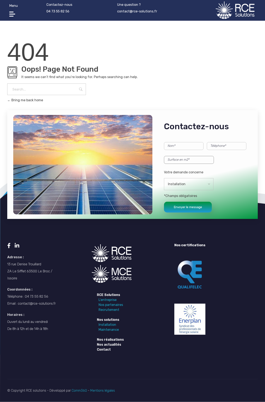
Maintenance (108, 330)
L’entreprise (107, 300)
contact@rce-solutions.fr (137, 11)
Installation (106, 325)
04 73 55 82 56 (57, 11)
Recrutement (108, 310)
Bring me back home (27, 100)
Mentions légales (102, 390)
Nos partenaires (110, 305)
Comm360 (80, 390)
